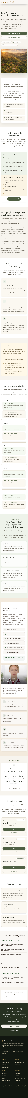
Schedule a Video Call (20, 1078)
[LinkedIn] (12, 1086)
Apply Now (17, 1073)
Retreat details (14, 832)
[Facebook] (9, 1086)
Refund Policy (14, 1094)
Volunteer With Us (6, 1080)
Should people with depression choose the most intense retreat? (12, 950)
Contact (17, 1075)
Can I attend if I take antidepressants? (10, 967)
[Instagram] (3, 1086)
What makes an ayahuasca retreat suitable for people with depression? (12, 945)
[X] (16, 1086)
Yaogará (3, 1078)
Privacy (4, 1094)
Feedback (17, 1080)
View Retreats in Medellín (14, 37)
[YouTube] (19, 1086)
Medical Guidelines (19, 1062)
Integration (17, 1064)
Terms (9, 1094)
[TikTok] (22, 1086)
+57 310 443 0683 (6, 1055)
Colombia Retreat (5, 1067)
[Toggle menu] (26, 2)
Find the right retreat (13, 33)
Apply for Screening (14, 1026)
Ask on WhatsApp (14, 1030)
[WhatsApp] (25, 1086)
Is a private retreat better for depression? (11, 954)
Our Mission (4, 1073)
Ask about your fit (13, 198)
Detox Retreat (5, 1064)
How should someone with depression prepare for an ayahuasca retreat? (12, 978)
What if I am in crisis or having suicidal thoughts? (13, 982)
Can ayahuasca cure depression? (9, 963)
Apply (14, 829)
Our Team (4, 1075)
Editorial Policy (22, 1094)
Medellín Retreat (5, 1062)
